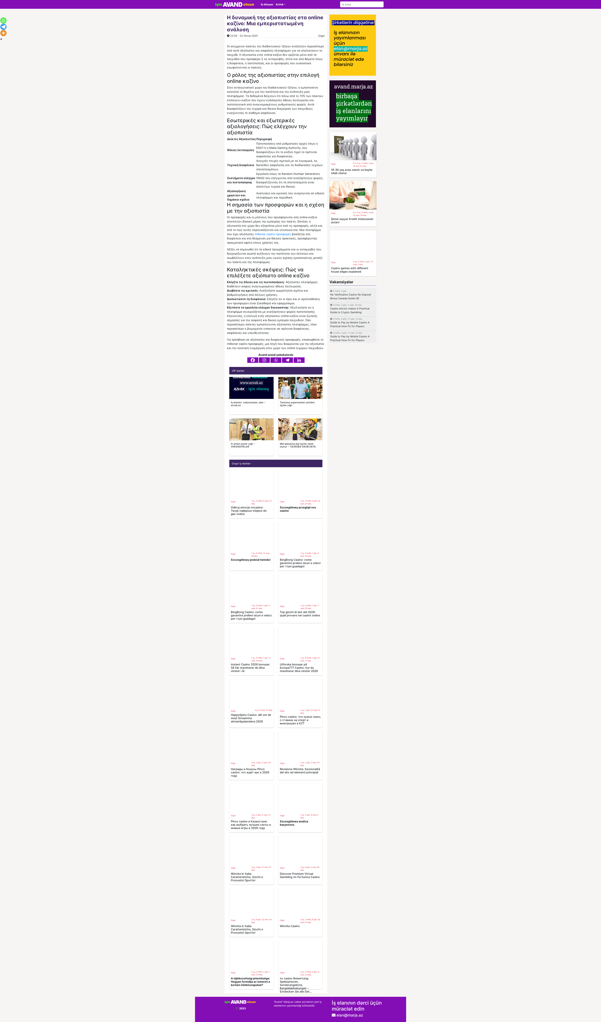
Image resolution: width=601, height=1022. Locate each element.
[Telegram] (287, 360)
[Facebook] (252, 360)
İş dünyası (267, 4)
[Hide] (1, 39)
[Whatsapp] (275, 360)
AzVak (279, 4)
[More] (3, 33)
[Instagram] (264, 360)
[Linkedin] (299, 360)
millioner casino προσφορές (273, 234)
